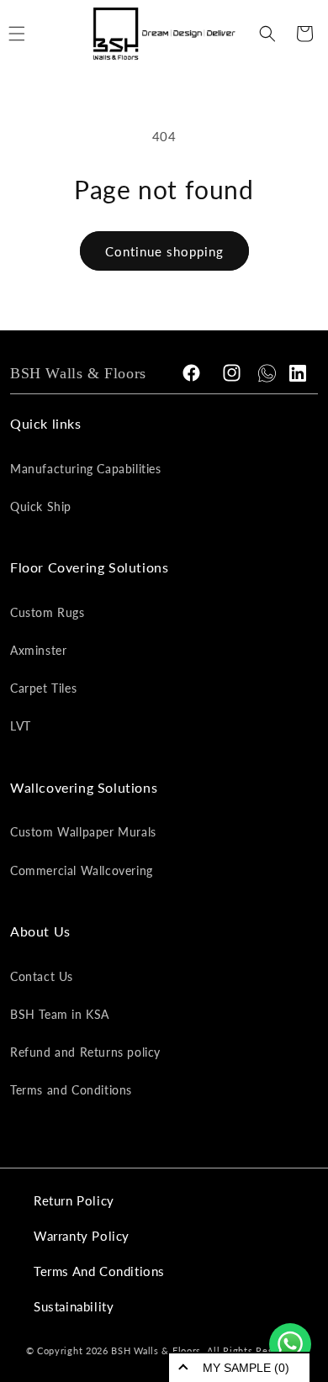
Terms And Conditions (99, 1271)
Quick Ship (40, 506)
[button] (267, 33)
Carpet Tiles (43, 688)
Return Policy (74, 1200)
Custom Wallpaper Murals (83, 832)
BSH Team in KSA (59, 1014)
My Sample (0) (246, 1367)
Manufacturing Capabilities (85, 469)
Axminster (38, 650)
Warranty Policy (82, 1235)
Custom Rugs (47, 612)
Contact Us (41, 976)
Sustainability (74, 1306)
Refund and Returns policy (85, 1052)
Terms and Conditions (71, 1090)
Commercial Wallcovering (81, 870)
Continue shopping (164, 251)
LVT (20, 726)
